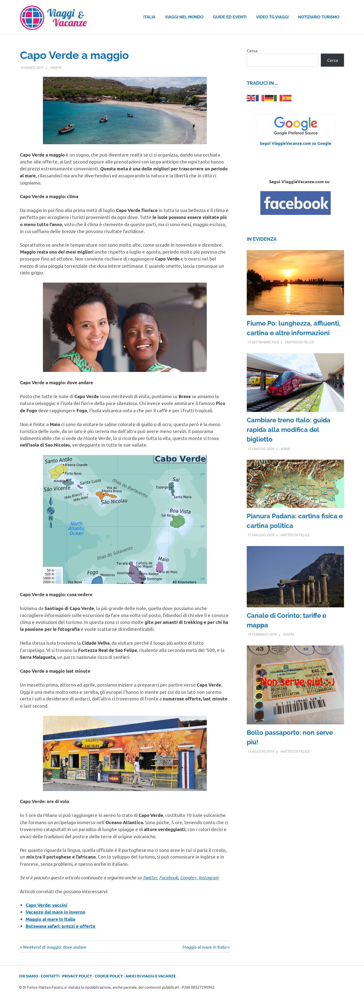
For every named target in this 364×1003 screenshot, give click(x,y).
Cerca (252, 50)
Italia (149, 17)
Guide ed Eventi (229, 17)
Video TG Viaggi (272, 17)
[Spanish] (287, 97)
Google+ (188, 877)
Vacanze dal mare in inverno (55, 912)
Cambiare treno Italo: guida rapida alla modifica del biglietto (288, 429)
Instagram (209, 877)
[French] (260, 97)
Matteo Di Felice (299, 342)
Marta (56, 67)
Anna (285, 448)
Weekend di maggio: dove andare (54, 946)
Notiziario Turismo (318, 17)
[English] (251, 97)
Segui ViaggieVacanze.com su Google (295, 143)
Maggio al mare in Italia (50, 919)
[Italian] (278, 97)
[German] (269, 97)
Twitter (150, 877)
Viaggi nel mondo (184, 17)
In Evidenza (262, 239)
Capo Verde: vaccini (46, 905)
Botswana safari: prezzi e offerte (60, 926)
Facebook (168, 877)
